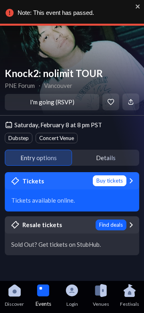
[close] (138, 6)
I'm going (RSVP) (52, 102)
